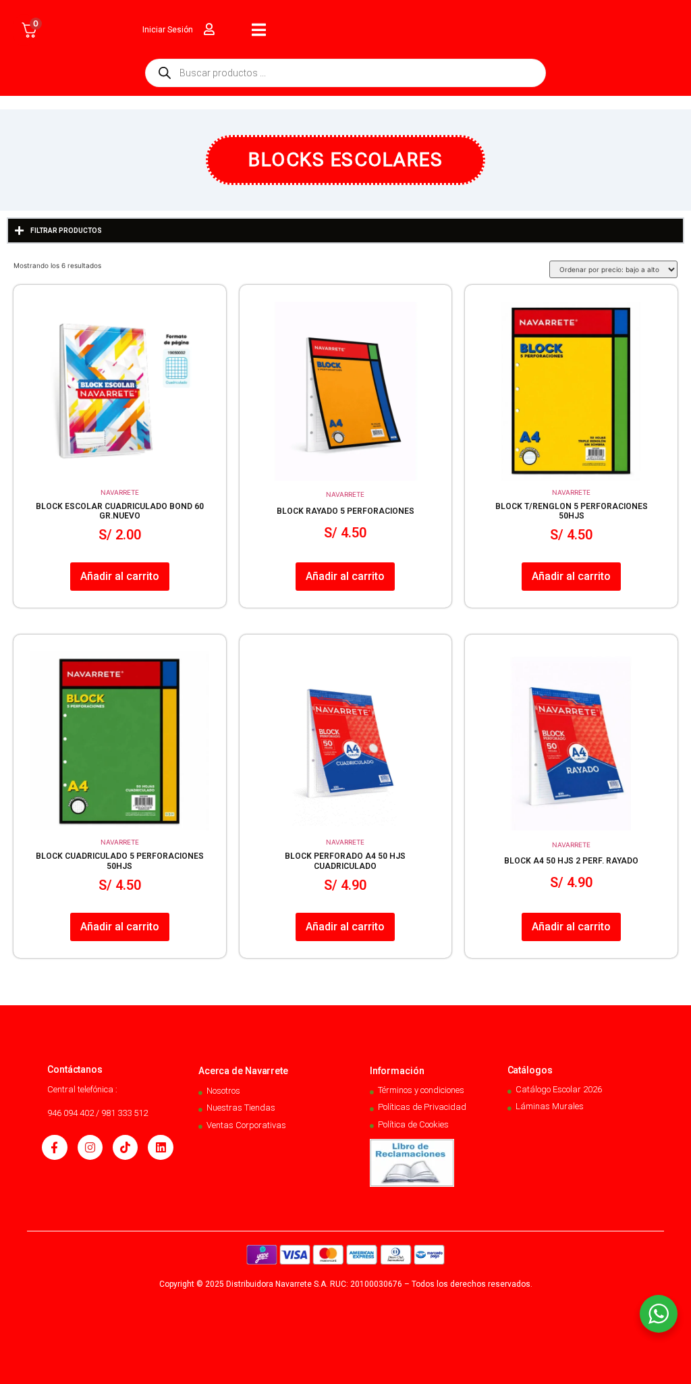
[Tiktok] (125, 1147)
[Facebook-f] (54, 1147)
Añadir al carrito (119, 576)
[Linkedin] (160, 1147)
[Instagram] (90, 1147)
